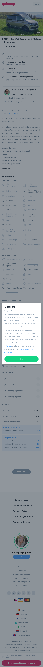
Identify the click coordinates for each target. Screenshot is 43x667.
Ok (21, 359)
